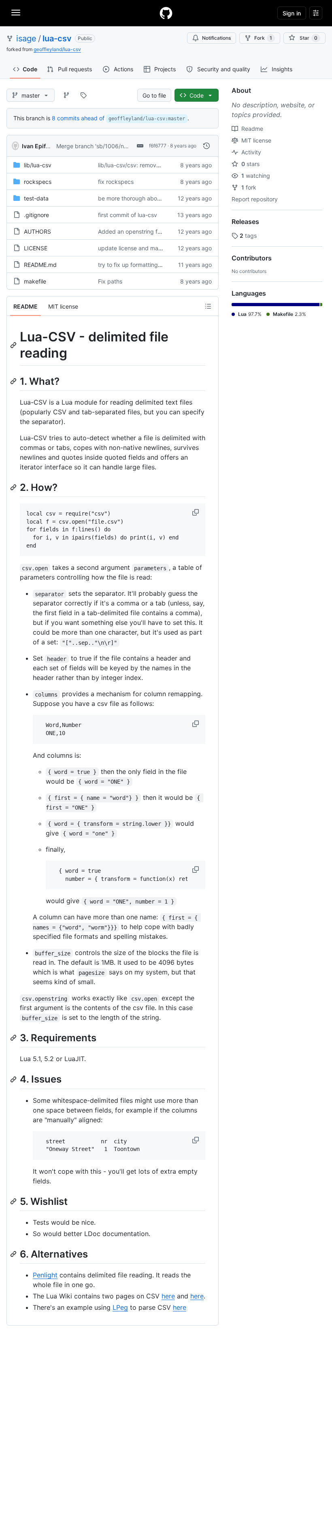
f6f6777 (157, 146)
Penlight (45, 1275)
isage (26, 38)
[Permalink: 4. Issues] (14, 1079)
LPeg (120, 1307)
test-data (36, 198)
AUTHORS (37, 231)
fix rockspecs (116, 181)
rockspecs (37, 181)
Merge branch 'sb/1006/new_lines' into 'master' (118, 146)
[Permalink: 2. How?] (14, 487)
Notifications (216, 38)
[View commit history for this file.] (206, 145)
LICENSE (35, 248)
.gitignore (36, 214)
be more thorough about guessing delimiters (156, 198)
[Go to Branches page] (66, 95)
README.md (40, 264)
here (168, 1296)
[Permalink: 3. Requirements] (14, 1038)
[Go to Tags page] (83, 95)
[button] (196, 512)
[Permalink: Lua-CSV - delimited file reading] (14, 345)
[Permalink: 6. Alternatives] (14, 1254)
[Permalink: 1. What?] (14, 381)
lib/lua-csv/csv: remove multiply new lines (153, 165)
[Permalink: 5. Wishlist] (14, 1201)
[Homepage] (166, 12)
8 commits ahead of (78, 118)
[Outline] (208, 306)
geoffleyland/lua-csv (57, 49)
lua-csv (57, 38)
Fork (263, 38)
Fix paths (110, 281)
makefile (35, 281)
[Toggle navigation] (16, 12)
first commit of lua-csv (127, 214)
